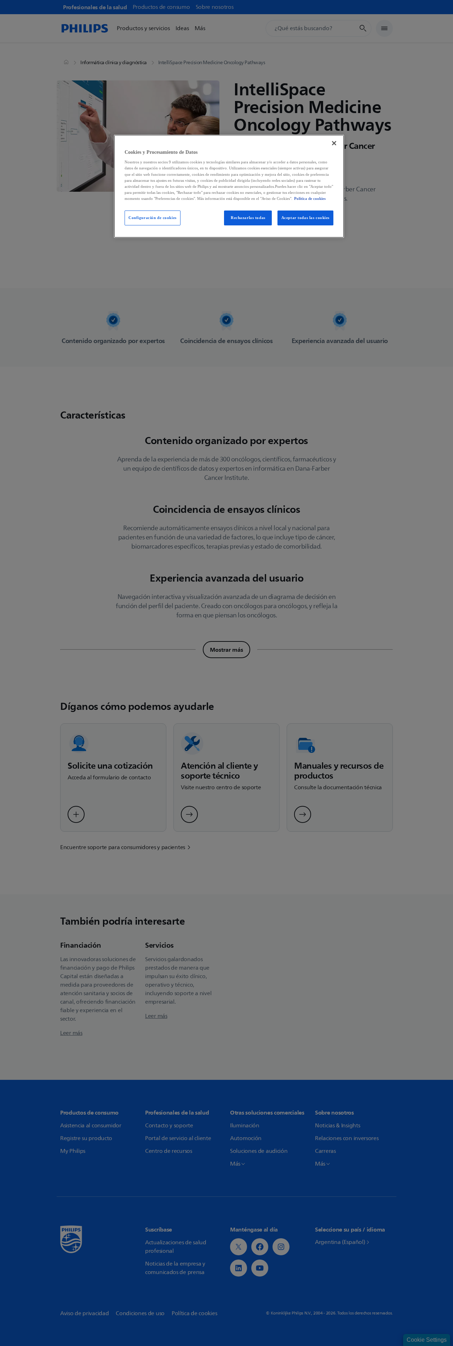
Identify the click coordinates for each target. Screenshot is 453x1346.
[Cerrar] (334, 143)
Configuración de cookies (152, 217)
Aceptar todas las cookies (305, 217)
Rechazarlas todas (248, 217)
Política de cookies (310, 198)
